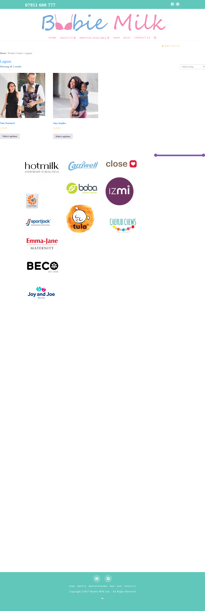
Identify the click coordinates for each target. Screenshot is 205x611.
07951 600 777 (40, 5)
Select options (10, 136)
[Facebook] (172, 4)
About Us (81, 586)
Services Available (97, 586)
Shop (112, 586)
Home (3, 53)
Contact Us (130, 586)
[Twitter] (177, 4)
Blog (119, 586)
